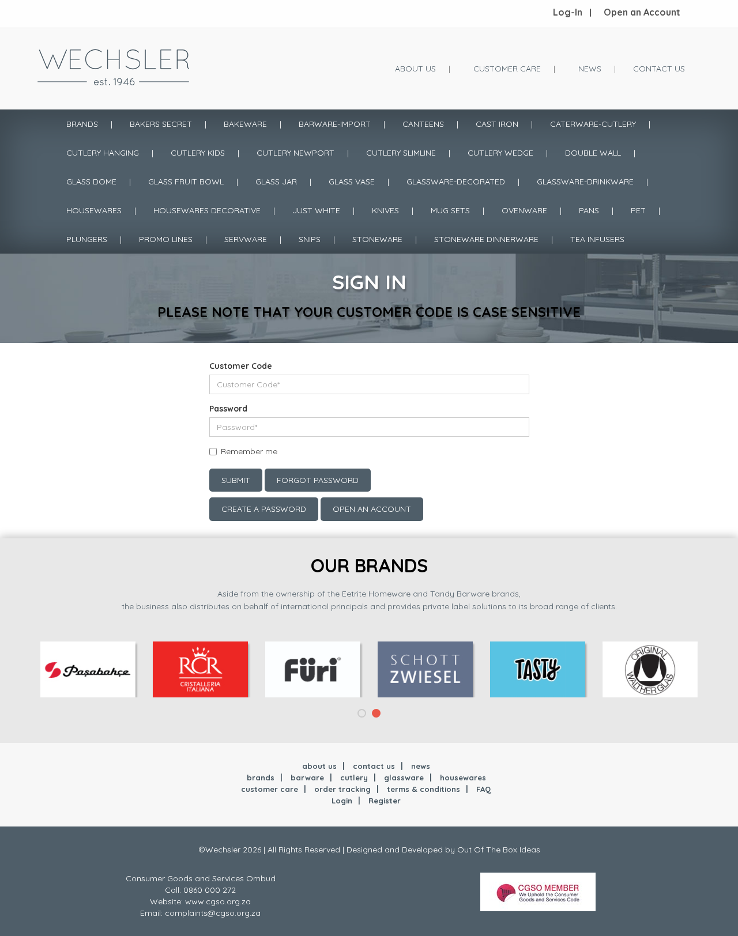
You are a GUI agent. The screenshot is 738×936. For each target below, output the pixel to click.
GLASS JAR (276, 181)
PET (638, 210)
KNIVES (385, 210)
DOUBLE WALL (593, 153)
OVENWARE (524, 210)
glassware (404, 777)
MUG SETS (450, 210)
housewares (463, 777)
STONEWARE (377, 239)
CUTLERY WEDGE (500, 153)
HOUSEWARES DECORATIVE (207, 210)
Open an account (372, 509)
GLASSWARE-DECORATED (455, 181)
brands (260, 777)
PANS (589, 210)
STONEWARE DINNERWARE (486, 239)
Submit (235, 480)
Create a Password (263, 509)
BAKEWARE (245, 124)
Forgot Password (318, 480)
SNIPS (310, 239)
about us (319, 766)
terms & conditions (423, 789)
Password (228, 408)
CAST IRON (497, 124)
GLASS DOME (91, 181)
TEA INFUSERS (597, 239)
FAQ (483, 789)
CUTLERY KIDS (198, 153)
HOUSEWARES (94, 210)
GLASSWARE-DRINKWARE (585, 181)
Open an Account (642, 12)
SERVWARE (245, 239)
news (420, 766)
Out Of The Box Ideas (498, 849)
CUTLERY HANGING (102, 153)
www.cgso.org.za (218, 901)
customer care (269, 789)
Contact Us (659, 68)
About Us (415, 68)
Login (342, 800)
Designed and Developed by (402, 849)
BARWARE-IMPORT (335, 124)
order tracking (342, 789)
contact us (374, 766)
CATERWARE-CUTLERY (593, 124)
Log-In (567, 12)
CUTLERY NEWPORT (295, 153)
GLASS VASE (352, 181)
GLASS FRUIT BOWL (186, 181)
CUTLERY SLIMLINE (401, 153)
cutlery (354, 777)
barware (307, 777)
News (589, 68)
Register (384, 800)
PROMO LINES (166, 239)
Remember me (249, 451)
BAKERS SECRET (161, 124)
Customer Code (240, 366)
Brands (82, 124)
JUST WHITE (316, 210)
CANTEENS (423, 124)
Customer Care (507, 68)
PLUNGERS (86, 239)
